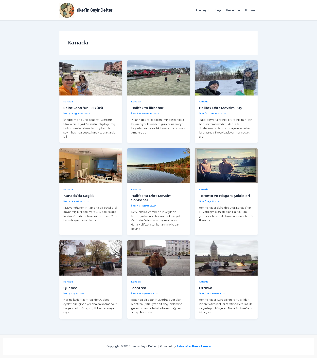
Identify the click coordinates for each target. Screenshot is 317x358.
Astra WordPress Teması (194, 346)
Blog (217, 10)
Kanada (68, 101)
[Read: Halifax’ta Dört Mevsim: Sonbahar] (158, 165)
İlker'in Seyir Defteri (95, 10)
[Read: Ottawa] (226, 257)
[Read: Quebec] (90, 257)
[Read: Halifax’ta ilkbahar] (158, 77)
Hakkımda (233, 10)
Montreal (139, 288)
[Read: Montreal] (158, 257)
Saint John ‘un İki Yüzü (83, 108)
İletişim (250, 10)
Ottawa (205, 288)
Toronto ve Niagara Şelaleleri (224, 196)
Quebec (70, 288)
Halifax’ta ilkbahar (147, 108)
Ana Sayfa (202, 10)
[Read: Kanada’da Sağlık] (90, 165)
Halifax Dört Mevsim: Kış (220, 108)
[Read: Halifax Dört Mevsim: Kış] (226, 77)
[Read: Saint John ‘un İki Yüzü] (90, 77)
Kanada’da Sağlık (78, 196)
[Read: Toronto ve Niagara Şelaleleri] (226, 165)
